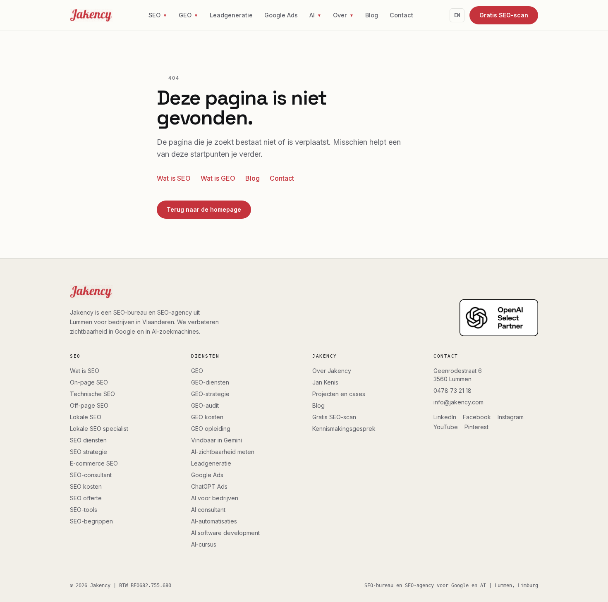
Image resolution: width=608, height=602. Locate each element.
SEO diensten (88, 440)
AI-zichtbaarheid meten (222, 451)
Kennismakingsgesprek (344, 428)
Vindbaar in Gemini (216, 440)
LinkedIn (444, 416)
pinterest (476, 426)
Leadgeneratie (231, 15)
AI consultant (208, 509)
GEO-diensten (210, 382)
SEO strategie (88, 451)
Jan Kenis (325, 382)
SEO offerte (86, 498)
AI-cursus (203, 544)
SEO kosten (86, 486)
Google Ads (281, 15)
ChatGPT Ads (209, 486)
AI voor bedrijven (214, 498)
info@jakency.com (458, 402)
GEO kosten (207, 416)
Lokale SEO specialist (99, 428)
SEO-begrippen (91, 521)
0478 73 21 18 (452, 390)
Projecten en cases (338, 393)
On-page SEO (89, 382)
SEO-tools (83, 509)
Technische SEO (92, 393)
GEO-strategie (210, 393)
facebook (477, 416)
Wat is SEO (174, 178)
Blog (371, 15)
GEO (197, 370)
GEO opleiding (210, 428)
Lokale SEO (85, 416)
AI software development (225, 532)
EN (457, 15)
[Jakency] (91, 15)
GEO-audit (205, 405)
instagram (511, 416)
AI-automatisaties (214, 521)
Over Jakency (331, 370)
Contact (401, 15)
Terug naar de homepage (204, 209)
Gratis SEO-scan (503, 15)
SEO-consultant (91, 474)
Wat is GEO (218, 178)
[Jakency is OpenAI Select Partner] (499, 318)
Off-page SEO (89, 405)
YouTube (445, 426)
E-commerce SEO (94, 463)
